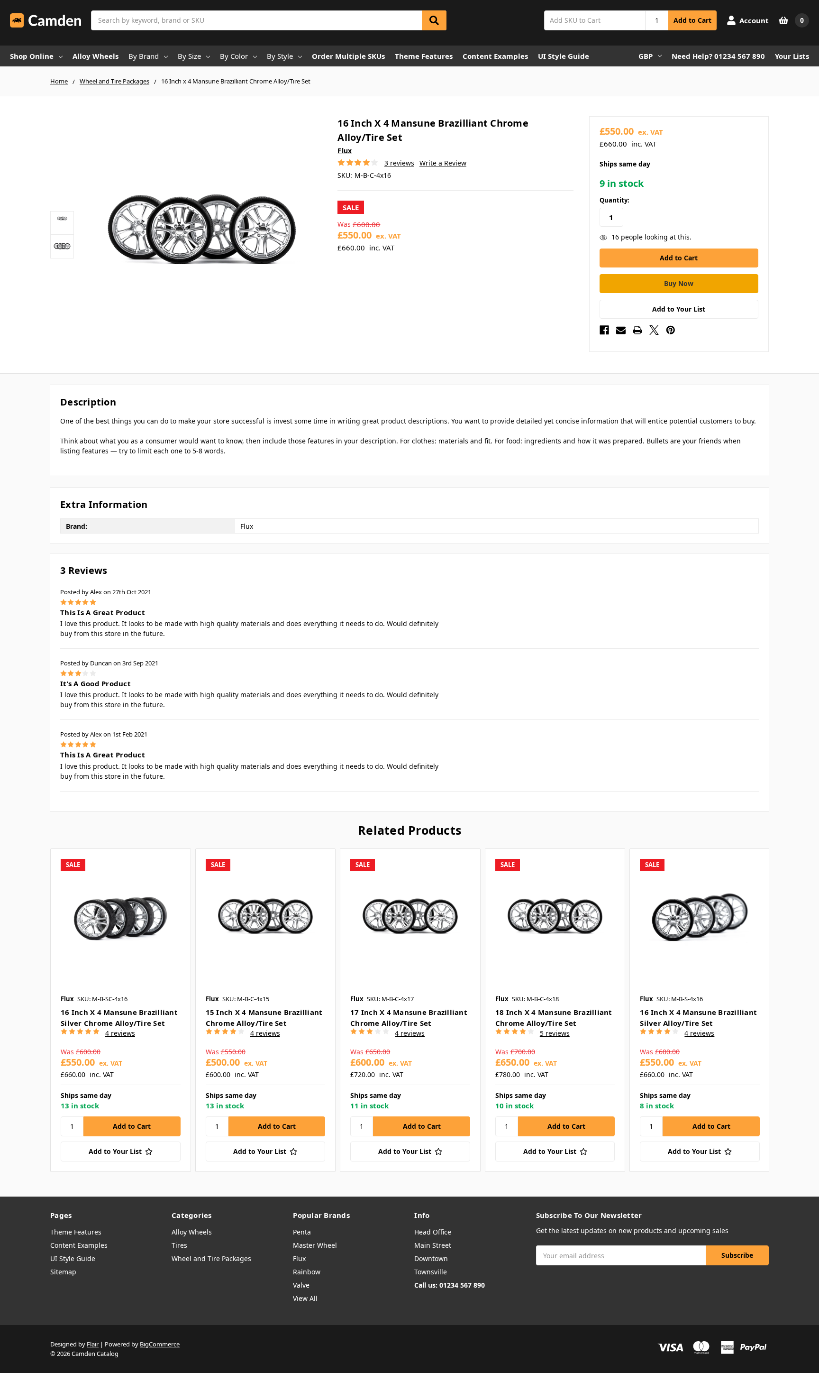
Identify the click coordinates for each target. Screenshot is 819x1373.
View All (305, 1298)
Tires (179, 1245)
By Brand (143, 56)
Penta (302, 1231)
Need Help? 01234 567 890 (718, 56)
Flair (93, 1344)
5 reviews (555, 1033)
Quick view (120, 918)
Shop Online (32, 56)
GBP (645, 56)
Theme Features (424, 56)
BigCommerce (160, 1344)
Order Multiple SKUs (348, 56)
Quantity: (614, 200)
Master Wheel (315, 1245)
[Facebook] (604, 330)
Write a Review (442, 162)
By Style (280, 56)
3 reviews (399, 162)
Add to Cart (692, 20)
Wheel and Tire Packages (211, 1258)
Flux (299, 1258)
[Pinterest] (670, 330)
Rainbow (306, 1271)
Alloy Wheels (95, 56)
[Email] (621, 330)
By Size (189, 56)
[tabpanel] (120, 1010)
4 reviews (120, 1033)
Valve (301, 1285)
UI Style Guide (563, 56)
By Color (234, 56)
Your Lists (792, 56)
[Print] (637, 330)
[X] (654, 330)
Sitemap (63, 1271)
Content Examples (495, 56)
